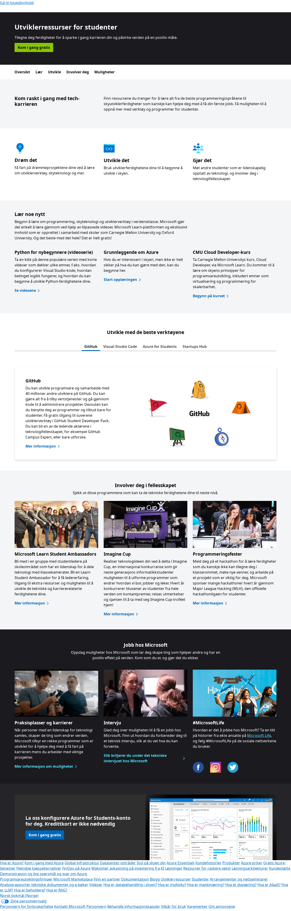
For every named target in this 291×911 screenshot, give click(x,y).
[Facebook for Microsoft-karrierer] (198, 767)
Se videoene (25, 290)
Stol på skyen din (151, 862)
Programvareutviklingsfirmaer (26, 879)
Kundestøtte (279, 868)
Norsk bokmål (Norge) (19, 895)
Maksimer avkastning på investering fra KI (127, 868)
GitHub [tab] (90, 346)
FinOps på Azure (76, 868)
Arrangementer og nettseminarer (239, 879)
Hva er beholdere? (29, 890)
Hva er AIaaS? (269, 884)
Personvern (96, 906)
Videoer (96, 884)
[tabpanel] (145, 413)
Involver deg (77, 72)
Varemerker (197, 906)
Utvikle (54, 72)
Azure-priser (251, 862)
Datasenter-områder (118, 862)
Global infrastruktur (82, 862)
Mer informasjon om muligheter (44, 766)
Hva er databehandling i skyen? (130, 884)
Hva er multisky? (172, 884)
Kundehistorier (208, 862)
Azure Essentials (181, 862)
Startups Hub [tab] (195, 346)
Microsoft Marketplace (73, 879)
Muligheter (104, 72)
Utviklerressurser (176, 879)
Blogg (155, 879)
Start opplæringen (120, 279)
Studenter (200, 879)
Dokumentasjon (135, 879)
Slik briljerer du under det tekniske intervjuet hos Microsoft (135, 758)
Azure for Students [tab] (160, 346)
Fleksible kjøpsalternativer (38, 868)
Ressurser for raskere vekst (207, 868)
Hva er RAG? (56, 890)
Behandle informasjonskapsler (133, 906)
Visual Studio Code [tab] (120, 346)
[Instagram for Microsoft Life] (215, 767)
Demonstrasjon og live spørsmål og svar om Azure (43, 873)
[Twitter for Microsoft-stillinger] (232, 767)
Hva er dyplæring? (240, 884)
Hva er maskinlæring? (205, 884)
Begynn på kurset (209, 295)
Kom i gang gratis (34, 47)
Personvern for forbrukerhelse (26, 906)
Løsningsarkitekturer (250, 868)
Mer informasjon (40, 446)
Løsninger (173, 868)
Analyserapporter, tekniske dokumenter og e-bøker (44, 884)
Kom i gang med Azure (44, 862)
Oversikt (22, 72)
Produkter (231, 862)
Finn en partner (107, 879)
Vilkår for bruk (173, 906)
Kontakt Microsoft (69, 906)
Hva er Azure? (12, 862)
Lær (39, 72)
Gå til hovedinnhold (17, 2)
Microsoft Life (259, 735)
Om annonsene (221, 906)
